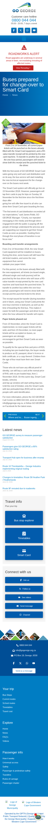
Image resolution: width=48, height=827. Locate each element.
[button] (24, 38)
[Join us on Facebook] (14, 30)
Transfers (7, 775)
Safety (5, 767)
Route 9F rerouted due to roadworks (19, 488)
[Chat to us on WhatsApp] (27, 663)
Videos (6, 741)
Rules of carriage (10, 779)
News (5, 733)
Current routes (9, 699)
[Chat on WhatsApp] (27, 30)
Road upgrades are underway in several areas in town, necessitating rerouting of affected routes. (24, 60)
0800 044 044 (24, 20)
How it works (8, 758)
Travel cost (7, 711)
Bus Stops (7, 695)
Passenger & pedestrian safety (16, 771)
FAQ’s (5, 737)
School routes (9, 703)
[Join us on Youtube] (34, 30)
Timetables (8, 707)
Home (5, 729)
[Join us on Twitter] (21, 663)
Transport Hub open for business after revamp (23, 458)
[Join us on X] (20, 30)
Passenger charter (11, 783)
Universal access (10, 762)
